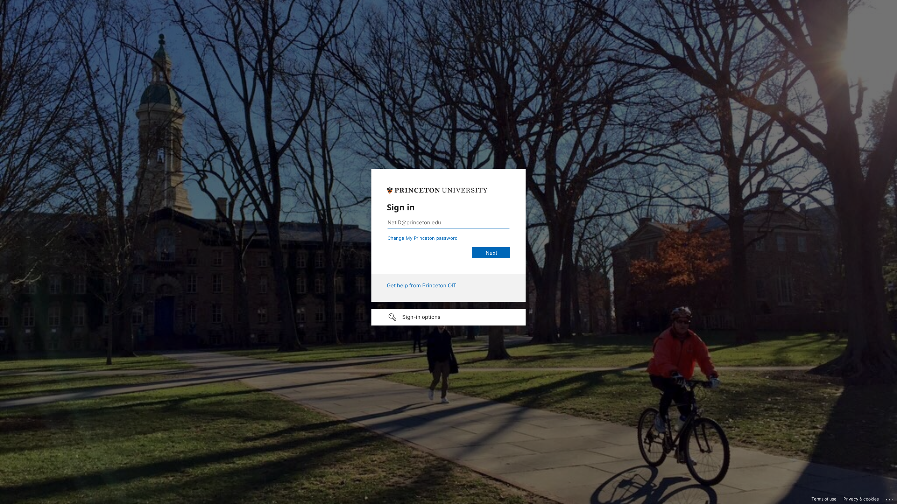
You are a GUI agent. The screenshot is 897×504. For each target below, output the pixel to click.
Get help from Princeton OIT (422, 285)
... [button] (890, 498)
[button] (448, 317)
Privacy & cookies (861, 499)
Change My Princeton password (423, 238)
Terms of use (824, 499)
